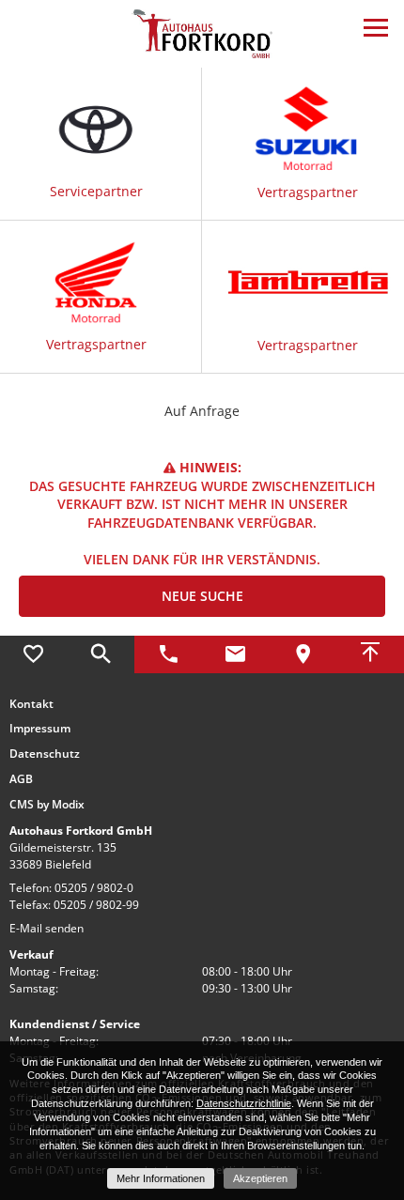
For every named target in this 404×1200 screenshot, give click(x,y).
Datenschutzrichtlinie (243, 1103)
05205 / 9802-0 (93, 888)
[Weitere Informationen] (202, 32)
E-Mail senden (46, 928)
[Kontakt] (236, 654)
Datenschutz (44, 754)
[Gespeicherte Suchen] (101, 654)
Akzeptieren (260, 1178)
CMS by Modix (47, 804)
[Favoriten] (34, 654)
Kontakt (31, 704)
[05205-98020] (168, 654)
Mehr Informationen (161, 1178)
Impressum (39, 728)
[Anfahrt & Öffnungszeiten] (303, 654)
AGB (21, 779)
